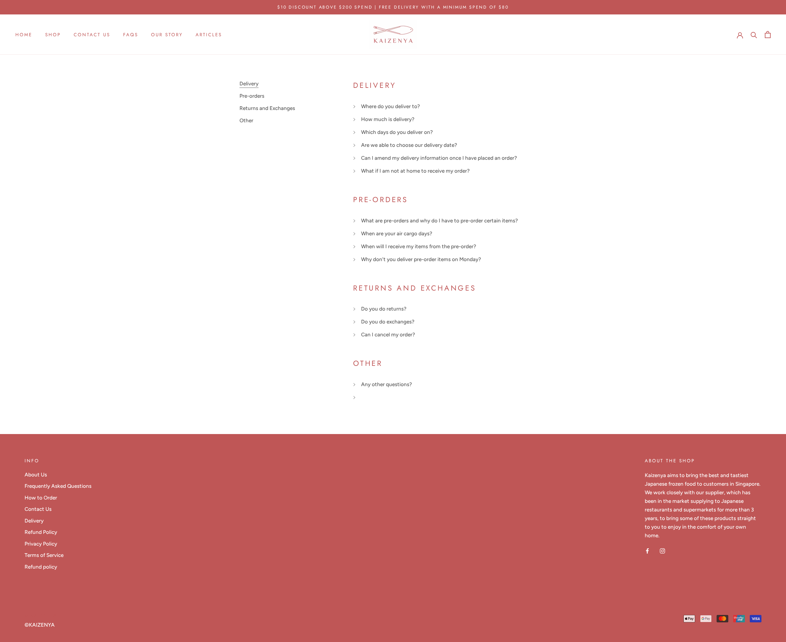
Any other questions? (386, 384)
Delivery (34, 521)
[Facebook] (647, 550)
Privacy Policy (41, 544)
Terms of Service (44, 555)
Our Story (167, 35)
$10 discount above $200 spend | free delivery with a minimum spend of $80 (392, 7)
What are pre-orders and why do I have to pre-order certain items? (439, 220)
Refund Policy (41, 532)
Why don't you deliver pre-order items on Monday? (421, 259)
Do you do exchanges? (387, 322)
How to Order (41, 498)
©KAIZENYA (40, 625)
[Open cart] (768, 34)
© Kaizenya (41, 615)
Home (23, 35)
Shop (53, 35)
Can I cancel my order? (388, 334)
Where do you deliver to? (390, 106)
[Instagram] (662, 550)
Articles (209, 35)
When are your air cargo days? (396, 233)
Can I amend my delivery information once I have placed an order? (439, 158)
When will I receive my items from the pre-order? (418, 246)
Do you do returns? (384, 309)
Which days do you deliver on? (397, 132)
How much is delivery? (387, 119)
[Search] (754, 34)
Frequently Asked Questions (58, 486)
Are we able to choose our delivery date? (409, 145)
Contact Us (92, 35)
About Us (36, 475)
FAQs (130, 35)
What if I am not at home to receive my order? (415, 171)
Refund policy (41, 567)
